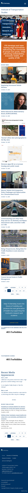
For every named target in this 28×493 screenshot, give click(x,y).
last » (18, 294)
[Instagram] (14, 453)
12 (13, 291)
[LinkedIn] (8, 453)
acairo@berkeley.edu (17, 473)
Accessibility (4, 482)
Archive (14, 399)
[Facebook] (2, 453)
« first (7, 287)
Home (3, 455)
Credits (14, 458)
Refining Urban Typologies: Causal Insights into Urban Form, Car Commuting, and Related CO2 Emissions (13, 416)
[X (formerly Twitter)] (5, 453)
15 (24, 291)
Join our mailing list (7, 460)
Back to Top (24, 491)
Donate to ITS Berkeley (12, 455)
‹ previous (13, 287)
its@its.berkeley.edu (7, 471)
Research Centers (6, 458)
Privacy (3, 486)
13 (17, 291)
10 (6, 291)
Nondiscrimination (5, 484)
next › (13, 294)
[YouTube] (11, 453)
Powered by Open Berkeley (7, 480)
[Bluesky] (17, 453)
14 (20, 291)
